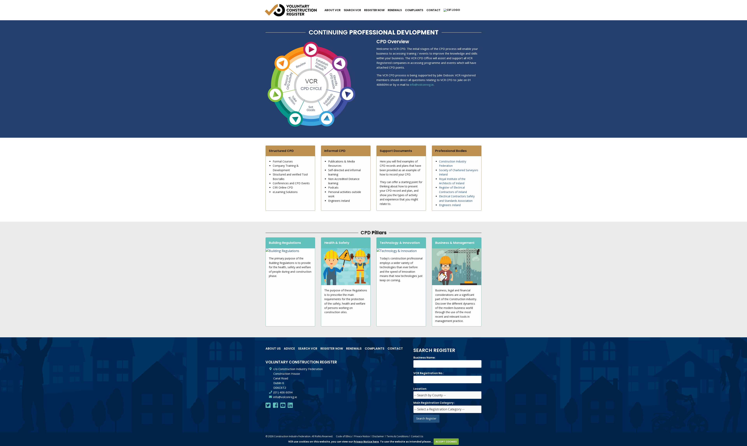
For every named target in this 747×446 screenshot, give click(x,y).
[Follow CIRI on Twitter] (268, 406)
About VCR (332, 10)
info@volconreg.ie (422, 84)
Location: (420, 389)
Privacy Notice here (366, 441)
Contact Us (417, 436)
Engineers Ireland (450, 205)
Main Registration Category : (434, 403)
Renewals (395, 10)
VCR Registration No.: (428, 373)
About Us (273, 348)
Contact (433, 10)
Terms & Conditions (398, 436)
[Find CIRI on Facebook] (275, 406)
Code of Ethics (344, 436)
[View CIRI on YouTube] (282, 406)
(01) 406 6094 (283, 392)
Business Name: (424, 358)
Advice (289, 348)
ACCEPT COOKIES (446, 441)
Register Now (374, 10)
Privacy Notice (362, 436)
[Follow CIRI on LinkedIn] (290, 406)
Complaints (414, 10)
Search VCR (352, 10)
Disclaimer (378, 436)
